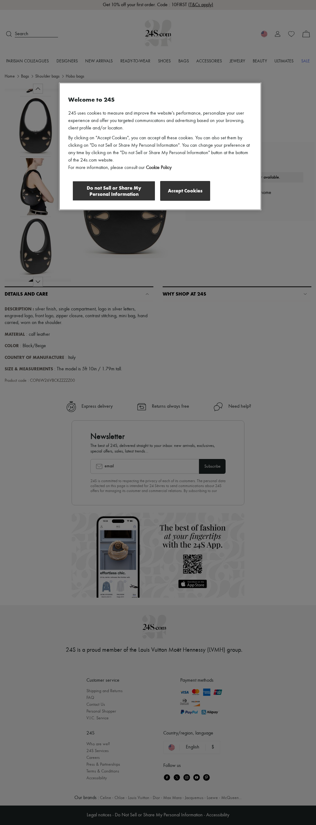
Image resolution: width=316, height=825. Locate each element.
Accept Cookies (185, 191)
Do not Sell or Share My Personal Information (114, 191)
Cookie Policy (159, 167)
